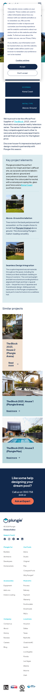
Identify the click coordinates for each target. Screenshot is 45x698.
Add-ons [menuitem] (7, 590)
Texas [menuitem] (25, 633)
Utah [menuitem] (25, 675)
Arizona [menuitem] (26, 670)
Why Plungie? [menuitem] (28, 575)
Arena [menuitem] (25, 552)
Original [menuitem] (26, 561)
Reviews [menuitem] (7, 638)
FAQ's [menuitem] (25, 614)
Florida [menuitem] (26, 656)
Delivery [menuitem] (26, 590)
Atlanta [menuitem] (26, 666)
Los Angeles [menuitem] (28, 652)
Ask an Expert (22, 501)
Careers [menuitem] (6, 642)
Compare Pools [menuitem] (29, 571)
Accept (22, 67)
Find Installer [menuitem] (28, 604)
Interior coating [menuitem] (9, 595)
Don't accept (22, 73)
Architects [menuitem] (7, 557)
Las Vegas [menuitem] (27, 661)
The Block (18, 121)
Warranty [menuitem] (26, 599)
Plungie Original (23, 228)
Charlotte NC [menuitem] (28, 642)
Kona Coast (26, 185)
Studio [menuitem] (25, 557)
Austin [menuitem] (25, 647)
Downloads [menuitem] (27, 609)
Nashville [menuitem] (26, 638)
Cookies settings (22, 60)
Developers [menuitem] (8, 561)
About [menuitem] (6, 628)
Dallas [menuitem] (25, 628)
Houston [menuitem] (26, 624)
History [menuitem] (6, 633)
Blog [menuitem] (5, 647)
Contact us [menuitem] (8, 624)
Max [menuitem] (24, 566)
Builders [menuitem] (7, 552)
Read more (11, 364)
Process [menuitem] (26, 585)
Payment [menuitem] (26, 595)
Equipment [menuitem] (8, 585)
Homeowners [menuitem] (9, 566)
